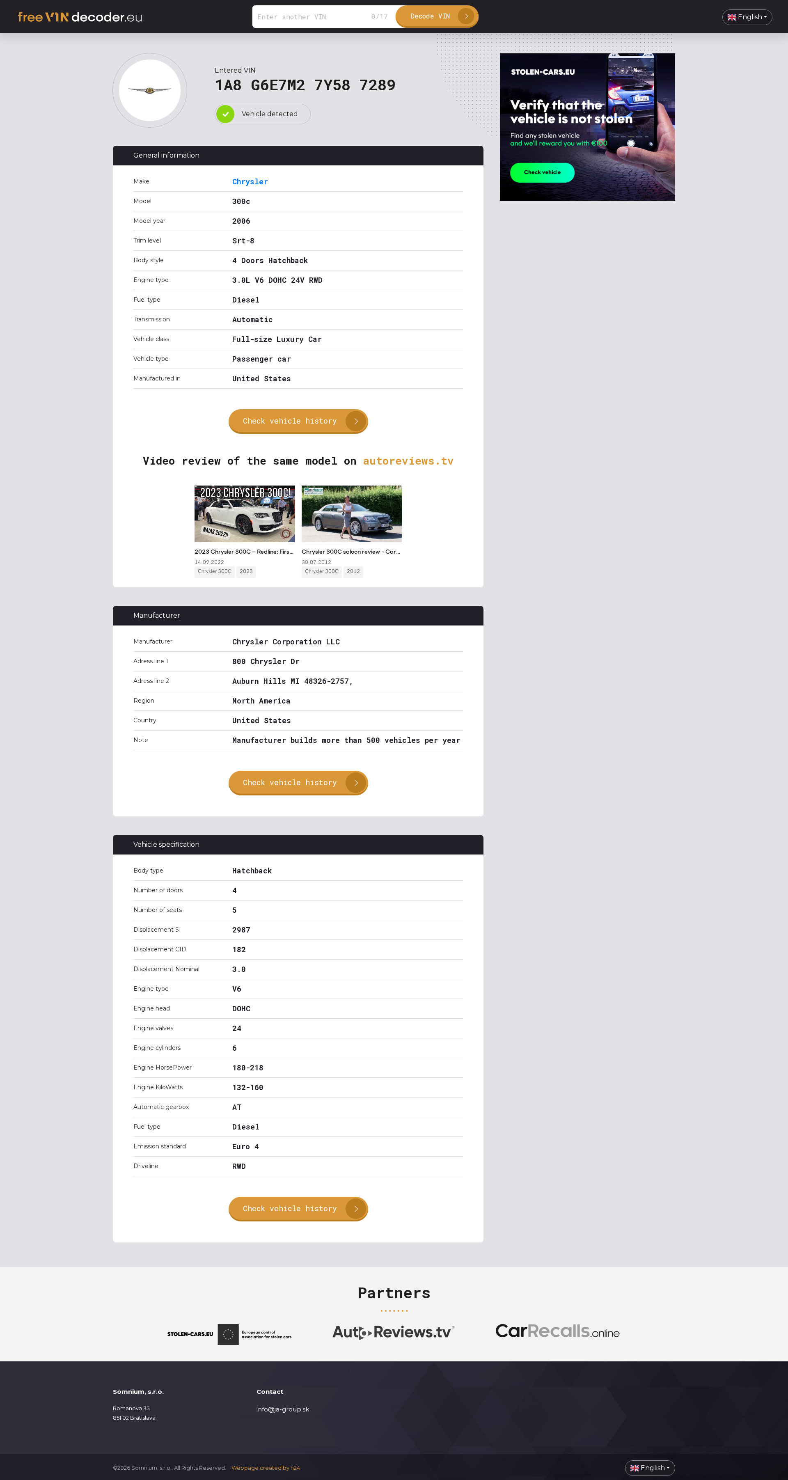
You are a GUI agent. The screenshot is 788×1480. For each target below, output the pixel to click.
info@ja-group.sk (283, 1409)
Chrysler (250, 181)
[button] (747, 17)
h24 (295, 1467)
